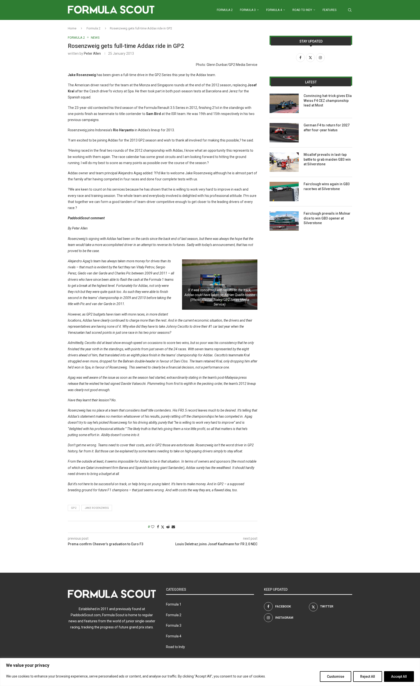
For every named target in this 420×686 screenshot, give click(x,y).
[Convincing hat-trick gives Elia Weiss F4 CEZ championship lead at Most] (284, 103)
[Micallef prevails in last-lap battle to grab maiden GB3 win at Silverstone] (284, 162)
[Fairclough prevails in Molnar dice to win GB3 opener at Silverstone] (284, 221)
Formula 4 (274, 10)
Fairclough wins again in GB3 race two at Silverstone (327, 186)
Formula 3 (248, 10)
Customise (335, 676)
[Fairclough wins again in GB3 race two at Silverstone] (284, 191)
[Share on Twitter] (162, 527)
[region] (210, 672)
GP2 (73, 508)
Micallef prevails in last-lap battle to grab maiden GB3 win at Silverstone (327, 159)
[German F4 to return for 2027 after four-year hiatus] (284, 132)
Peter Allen (92, 53)
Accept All (399, 676)
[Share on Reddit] (168, 527)
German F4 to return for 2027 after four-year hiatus (327, 127)
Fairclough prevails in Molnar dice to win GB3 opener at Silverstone (327, 218)
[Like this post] (152, 527)
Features (329, 10)
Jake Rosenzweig (97, 508)
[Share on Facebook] (158, 527)
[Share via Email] (173, 527)
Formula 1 (173, 604)
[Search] (349, 10)
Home (72, 28)
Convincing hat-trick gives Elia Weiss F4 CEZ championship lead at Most (328, 100)
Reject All (367, 676)
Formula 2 (225, 10)
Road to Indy (302, 10)
